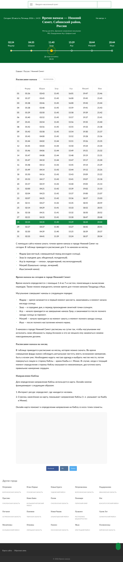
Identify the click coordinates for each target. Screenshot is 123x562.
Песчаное (6, 511)
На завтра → (101, 18)
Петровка (30, 525)
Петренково (7, 487)
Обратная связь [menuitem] (20, 550)
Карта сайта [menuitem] (7, 550)
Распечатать (48, 79)
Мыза (77, 525)
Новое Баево (31, 498)
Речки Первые (32, 487)
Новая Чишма (56, 511)
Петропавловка (81, 487)
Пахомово (30, 511)
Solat (13, 4)
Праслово (6, 498)
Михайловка (7, 525)
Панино (54, 525)
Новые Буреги (56, 487)
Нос (100, 498)
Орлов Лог (103, 511)
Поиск (104, 4)
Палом (53, 498)
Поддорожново (105, 487)
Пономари (79, 498)
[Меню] (31, 4)
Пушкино (79, 511)
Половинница (104, 525)
